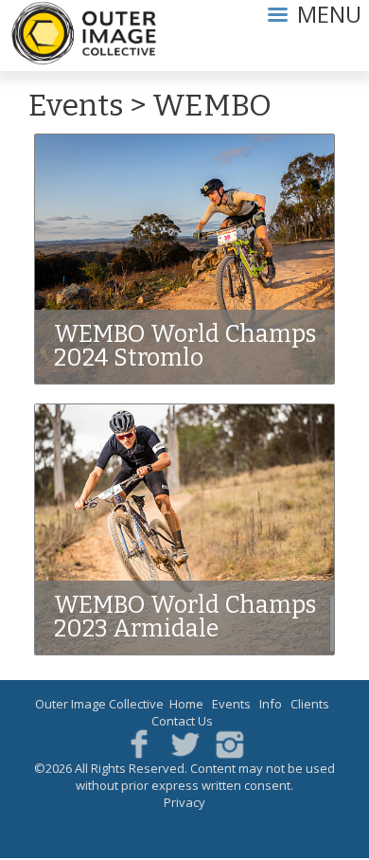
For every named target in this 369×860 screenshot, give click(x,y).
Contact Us (182, 720)
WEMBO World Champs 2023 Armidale (185, 617)
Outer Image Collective (99, 703)
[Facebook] (139, 743)
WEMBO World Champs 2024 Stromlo (185, 346)
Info (270, 703)
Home (186, 703)
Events (76, 105)
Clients (309, 703)
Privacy (184, 802)
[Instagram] (229, 743)
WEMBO (212, 105)
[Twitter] (185, 743)
